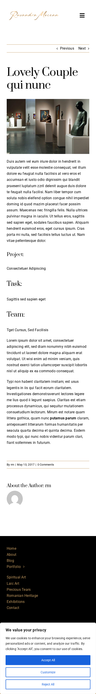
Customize (48, 672)
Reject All (48, 684)
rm (12, 464)
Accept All (48, 660)
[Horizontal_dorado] (34, 6)
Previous (67, 48)
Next (82, 48)
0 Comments (46, 464)
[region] (48, 658)
